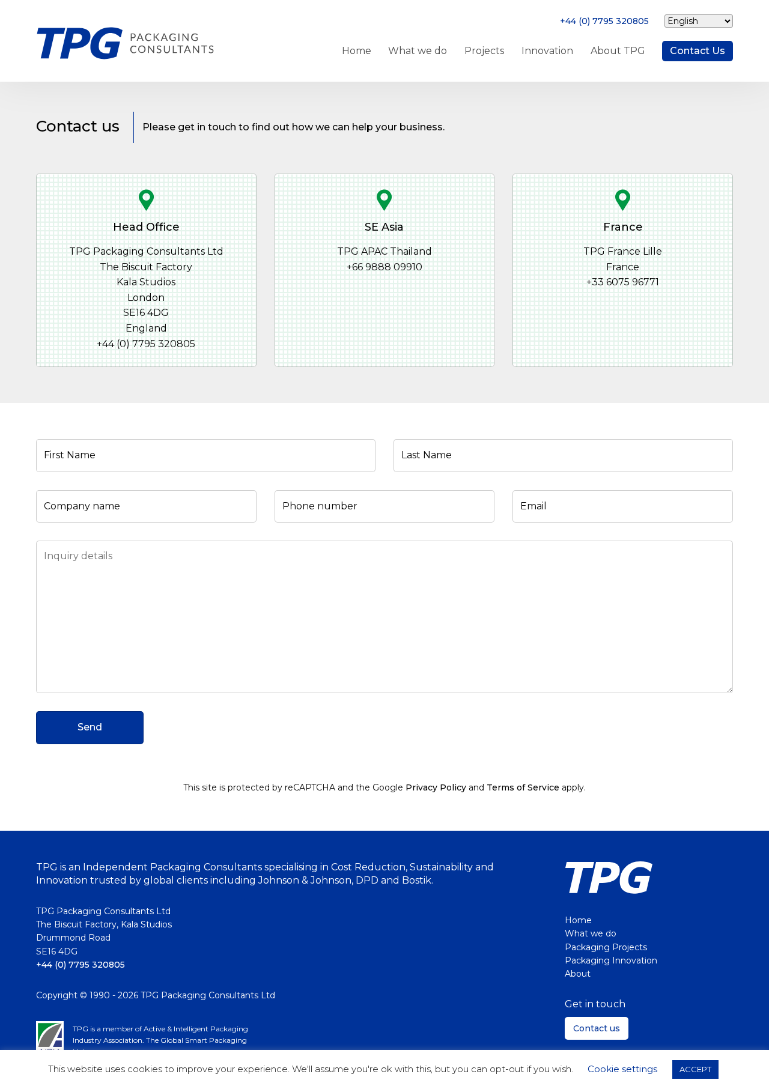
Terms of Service (523, 787)
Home (356, 50)
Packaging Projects (606, 947)
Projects (484, 50)
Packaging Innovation (611, 960)
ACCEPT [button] (695, 1069)
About (578, 973)
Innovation (547, 50)
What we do (417, 50)
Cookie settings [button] (622, 1069)
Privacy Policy (436, 787)
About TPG (618, 50)
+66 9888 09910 (384, 267)
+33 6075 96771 (622, 282)
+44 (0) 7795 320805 (604, 21)
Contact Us (697, 50)
